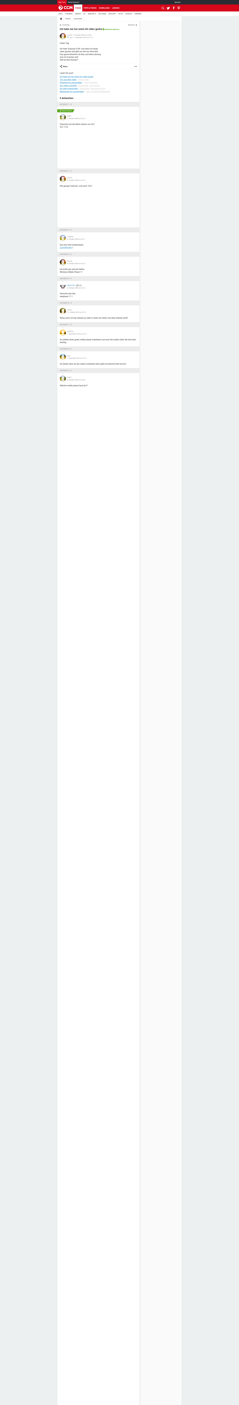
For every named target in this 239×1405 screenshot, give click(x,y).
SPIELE (61, 14)
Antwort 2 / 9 (66, 171)
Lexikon (115, 8)
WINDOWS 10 (92, 14)
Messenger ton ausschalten (72, 91)
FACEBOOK (128, 14)
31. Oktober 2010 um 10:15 (76, 312)
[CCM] (66, 7)
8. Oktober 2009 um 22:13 (76, 288)
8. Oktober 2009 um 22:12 (76, 263)
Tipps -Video (83, 79)
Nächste (131, 25)
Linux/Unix (78, 19)
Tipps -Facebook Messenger (97, 91)
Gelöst (107, 29)
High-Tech (62, 2)
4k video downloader (69, 88)
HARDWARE (137, 14)
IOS (84, 14)
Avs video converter (68, 85)
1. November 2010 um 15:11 (83, 37)
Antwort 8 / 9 (66, 349)
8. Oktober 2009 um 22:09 (76, 380)
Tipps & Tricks (90, 8)
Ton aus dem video (68, 79)
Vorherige (66, 25)
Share (65, 66)
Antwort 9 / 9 (66, 371)
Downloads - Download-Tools (92, 88)
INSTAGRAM (102, 14)
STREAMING (69, 14)
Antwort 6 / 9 (66, 303)
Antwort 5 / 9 (66, 279)
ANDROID (78, 14)
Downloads (104, 8)
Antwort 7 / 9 (66, 325)
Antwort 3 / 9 (66, 230)
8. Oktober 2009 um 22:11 (76, 239)
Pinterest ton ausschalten (71, 82)
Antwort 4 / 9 (66, 254)
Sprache (177, 2)
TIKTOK (120, 14)
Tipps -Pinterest (90, 82)
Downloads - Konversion (89, 85)
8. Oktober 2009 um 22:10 (76, 118)
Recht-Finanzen (73, 2)
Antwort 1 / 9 (66, 104)
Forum (78, 8)
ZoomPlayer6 (66, 247)
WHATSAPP (112, 14)
